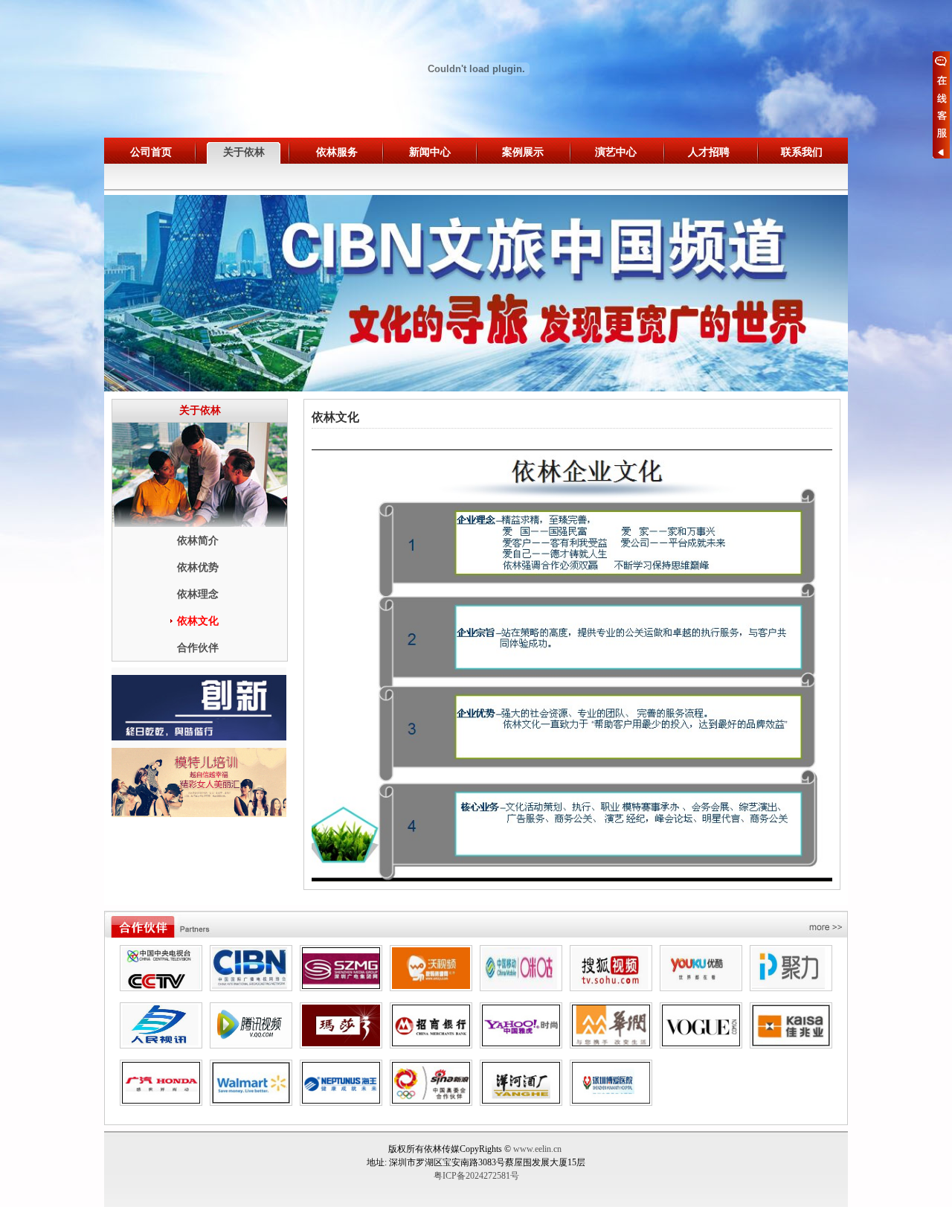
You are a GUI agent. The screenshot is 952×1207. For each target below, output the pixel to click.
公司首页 (151, 152)
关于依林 (244, 152)
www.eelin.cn (537, 1149)
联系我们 (802, 152)
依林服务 (337, 152)
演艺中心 (616, 152)
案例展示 (523, 152)
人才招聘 (709, 152)
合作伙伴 (198, 647)
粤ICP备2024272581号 (476, 1176)
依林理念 (198, 594)
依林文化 (198, 621)
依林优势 (198, 567)
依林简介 (198, 540)
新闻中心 (430, 152)
